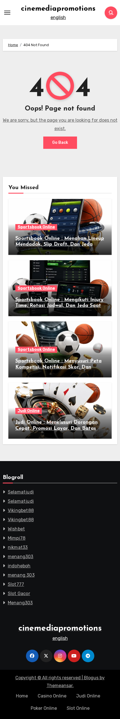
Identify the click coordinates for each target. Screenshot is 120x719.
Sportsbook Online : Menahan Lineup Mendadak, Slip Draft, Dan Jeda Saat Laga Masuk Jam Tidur (59, 244)
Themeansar (60, 685)
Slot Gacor (19, 593)
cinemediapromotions (58, 9)
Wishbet (16, 529)
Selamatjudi (21, 492)
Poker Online (44, 708)
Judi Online (29, 410)
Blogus (91, 677)
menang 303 (21, 575)
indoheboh (19, 565)
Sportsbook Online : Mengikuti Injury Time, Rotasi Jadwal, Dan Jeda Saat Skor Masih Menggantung (59, 305)
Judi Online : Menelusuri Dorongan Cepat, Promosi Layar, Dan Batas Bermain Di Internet (56, 428)
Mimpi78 (16, 538)
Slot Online (78, 708)
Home (22, 696)
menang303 (20, 556)
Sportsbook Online (36, 227)
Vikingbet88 (21, 510)
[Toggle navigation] (7, 12)
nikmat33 (18, 547)
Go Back (60, 142)
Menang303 (20, 602)
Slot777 (16, 584)
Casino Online (52, 696)
